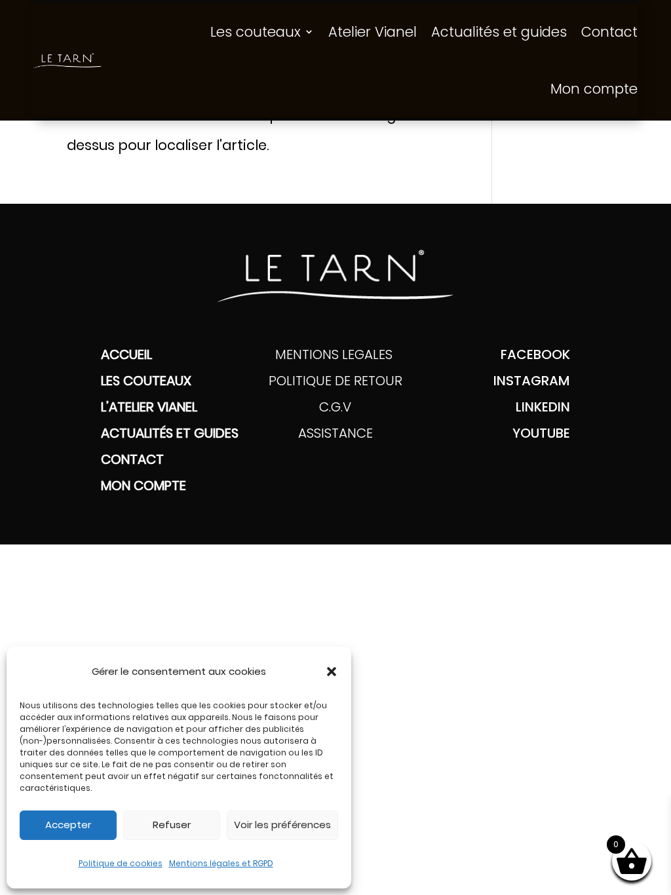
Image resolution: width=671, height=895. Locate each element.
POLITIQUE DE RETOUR (335, 380)
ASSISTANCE (335, 433)
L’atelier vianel (149, 407)
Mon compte (594, 88)
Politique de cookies (121, 863)
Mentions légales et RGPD (221, 863)
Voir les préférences (282, 824)
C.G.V (335, 407)
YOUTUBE (541, 433)
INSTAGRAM (531, 380)
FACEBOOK (535, 354)
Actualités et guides (499, 31)
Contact (609, 31)
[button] (331, 671)
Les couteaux (255, 31)
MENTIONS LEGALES (335, 354)
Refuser (172, 824)
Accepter (68, 824)
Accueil (126, 354)
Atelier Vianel (372, 31)
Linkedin (543, 407)
